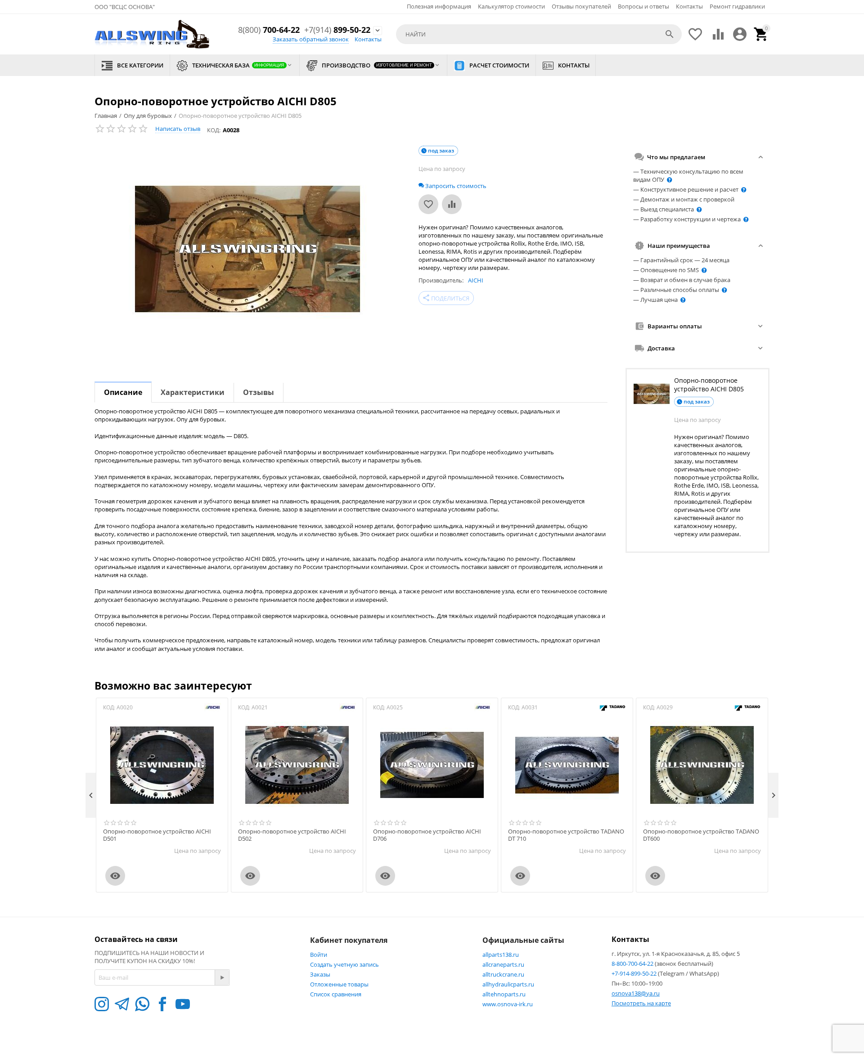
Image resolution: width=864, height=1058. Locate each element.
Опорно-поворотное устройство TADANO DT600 (701, 835)
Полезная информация (439, 6)
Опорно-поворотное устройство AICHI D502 (292, 835)
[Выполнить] (222, 977)
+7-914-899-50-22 (635, 973)
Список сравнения (335, 994)
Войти (318, 954)
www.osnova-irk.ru (507, 1004)
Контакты (689, 6)
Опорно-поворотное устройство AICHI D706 (427, 835)
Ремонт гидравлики (737, 6)
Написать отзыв (177, 129)
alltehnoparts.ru (504, 994)
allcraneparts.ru (503, 964)
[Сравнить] (452, 204)
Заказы (320, 974)
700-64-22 (269, 30)
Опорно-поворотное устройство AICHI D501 (157, 835)
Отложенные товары (339, 984)
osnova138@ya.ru (636, 993)
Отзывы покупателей (581, 6)
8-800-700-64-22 (633, 963)
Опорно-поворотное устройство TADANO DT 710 (566, 835)
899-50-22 (337, 30)
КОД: (213, 130)
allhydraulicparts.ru (508, 984)
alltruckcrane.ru (503, 974)
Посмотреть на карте (641, 1003)
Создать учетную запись (344, 964)
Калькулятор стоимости (511, 6)
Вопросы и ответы (643, 6)
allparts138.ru (500, 954)
